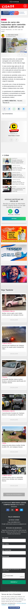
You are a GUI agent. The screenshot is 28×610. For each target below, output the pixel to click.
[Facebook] (16, 140)
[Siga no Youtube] (16, 510)
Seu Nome (5, 537)
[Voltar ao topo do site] (25, 335)
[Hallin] (14, 234)
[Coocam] (14, 13)
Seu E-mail (5, 544)
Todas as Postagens (13, 494)
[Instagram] (11, 140)
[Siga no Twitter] (21, 510)
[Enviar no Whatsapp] (14, 108)
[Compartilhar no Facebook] (4, 108)
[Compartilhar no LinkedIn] (23, 108)
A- (19, 54)
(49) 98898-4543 (15, 522)
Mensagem (5, 556)
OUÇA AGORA (13, 1)
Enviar (13, 582)
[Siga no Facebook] (7, 510)
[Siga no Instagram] (12, 510)
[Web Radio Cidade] (8, 6)
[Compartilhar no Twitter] (9, 108)
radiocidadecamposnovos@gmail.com (16, 524)
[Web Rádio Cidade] (14, 274)
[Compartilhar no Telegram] (18, 108)
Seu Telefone (6, 550)
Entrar (14, 218)
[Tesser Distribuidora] (14, 252)
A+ (25, 54)
